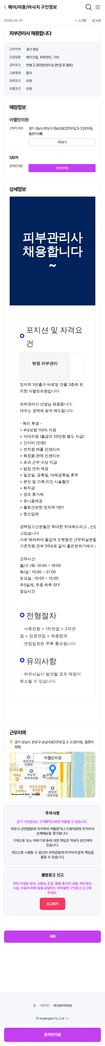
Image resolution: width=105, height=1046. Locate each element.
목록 (53, 936)
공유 (98, 20)
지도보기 (62, 142)
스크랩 (82, 20)
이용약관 (44, 1005)
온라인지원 (62, 168)
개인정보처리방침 (62, 1005)
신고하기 (52, 904)
